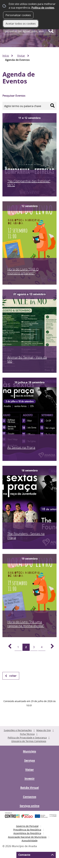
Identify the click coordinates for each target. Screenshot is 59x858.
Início (5, 55)
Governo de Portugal (27, 826)
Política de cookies (42, 7)
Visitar (21, 55)
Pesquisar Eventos (13, 95)
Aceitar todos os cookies (21, 23)
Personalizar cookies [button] (18, 15)
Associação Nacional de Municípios (27, 836)
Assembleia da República (27, 833)
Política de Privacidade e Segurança (27, 737)
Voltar (13, 675)
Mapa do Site (43, 730)
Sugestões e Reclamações (18, 730)
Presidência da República (27, 829)
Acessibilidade (30, 840)
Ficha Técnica (27, 734)
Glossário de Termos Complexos (28, 741)
